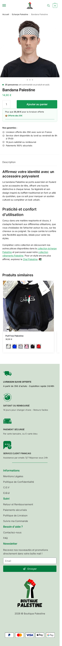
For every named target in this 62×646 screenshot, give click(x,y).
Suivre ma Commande (15, 521)
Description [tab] (9, 162)
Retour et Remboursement (18, 504)
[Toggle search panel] (48, 5)
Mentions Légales (13, 476)
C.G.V (6, 487)
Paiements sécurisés (15, 509)
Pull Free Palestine (14, 336)
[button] (54, 5)
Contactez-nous (12, 532)
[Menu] (7, 5)
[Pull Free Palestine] (28, 306)
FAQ (5, 538)
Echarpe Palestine (20, 14)
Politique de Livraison (15, 515)
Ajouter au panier (37, 104)
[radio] (8, 346)
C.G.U (6, 492)
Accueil (5, 14)
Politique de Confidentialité (18, 481)
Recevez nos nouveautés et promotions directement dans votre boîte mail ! (25, 551)
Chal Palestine (30, 259)
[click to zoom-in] (30, 47)
